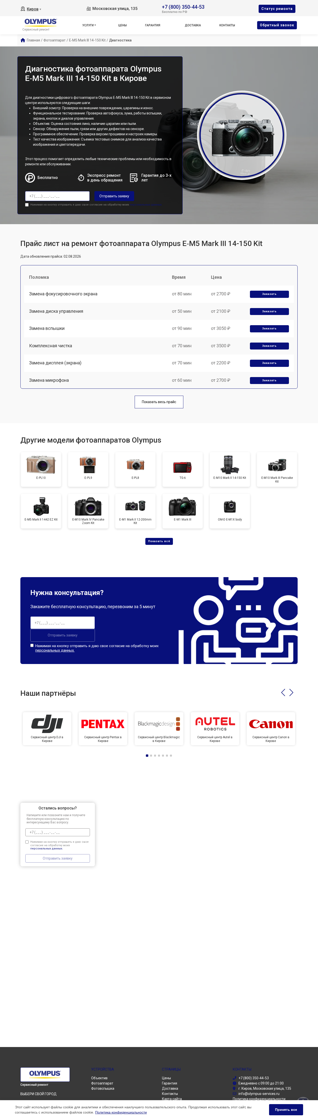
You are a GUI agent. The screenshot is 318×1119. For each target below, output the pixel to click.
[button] (283, 692)
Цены (122, 25)
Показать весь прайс (159, 402)
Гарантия (152, 25)
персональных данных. (146, 204)
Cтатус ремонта (277, 9)
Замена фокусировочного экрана (63, 293)
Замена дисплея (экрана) (55, 362)
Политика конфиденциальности (121, 1112)
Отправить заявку (114, 196)
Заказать (269, 294)
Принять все (286, 1110)
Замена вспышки (47, 328)
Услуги (88, 25)
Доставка (193, 25)
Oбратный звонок (277, 25)
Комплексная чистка (50, 345)
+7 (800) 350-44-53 (183, 6)
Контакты (227, 25)
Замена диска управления (56, 311)
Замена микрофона (49, 380)
